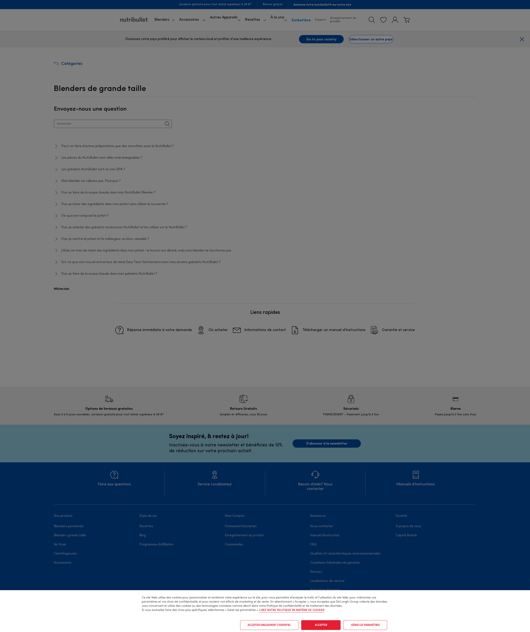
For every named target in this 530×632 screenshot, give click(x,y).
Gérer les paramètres (365, 625)
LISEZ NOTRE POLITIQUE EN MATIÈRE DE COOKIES (291, 610)
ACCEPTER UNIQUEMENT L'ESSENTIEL (269, 625)
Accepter (321, 625)
